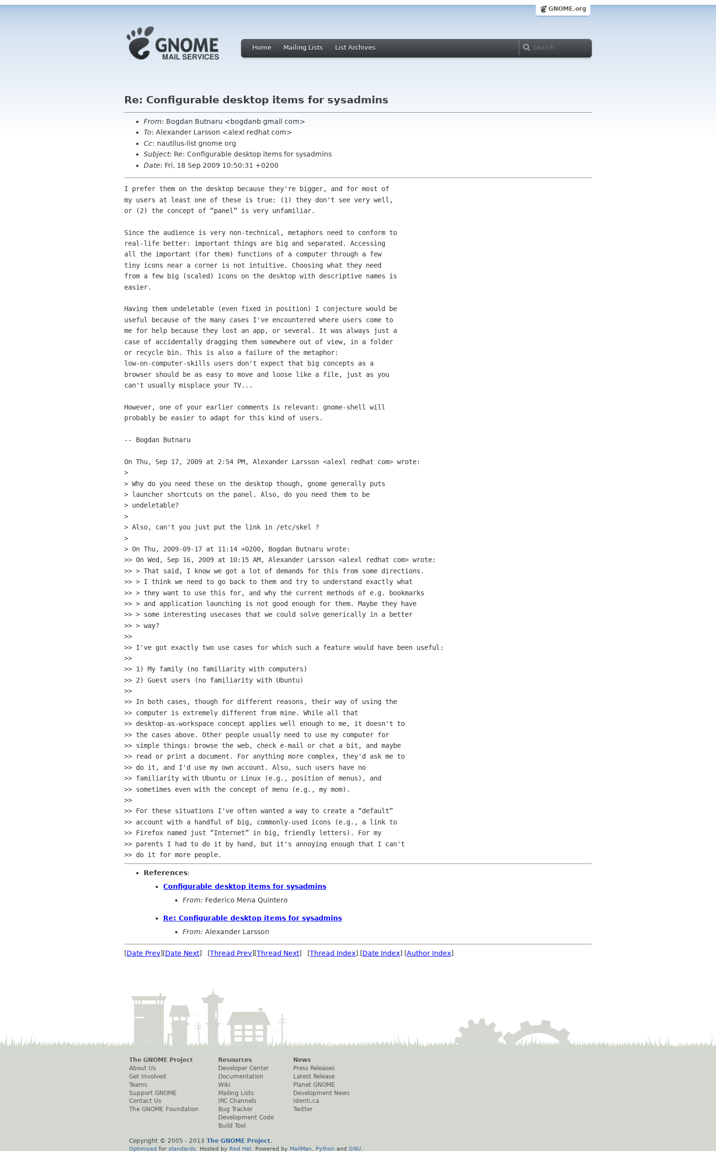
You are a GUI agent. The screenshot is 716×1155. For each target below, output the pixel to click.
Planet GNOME (314, 1084)
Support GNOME (153, 1093)
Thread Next (278, 953)
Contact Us (145, 1100)
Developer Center (243, 1068)
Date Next (182, 953)
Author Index (429, 953)
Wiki (224, 1084)
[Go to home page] (187, 62)
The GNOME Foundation (164, 1109)
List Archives (355, 47)
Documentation (241, 1076)
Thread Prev (231, 953)
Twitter (303, 1109)
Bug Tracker (235, 1109)
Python (325, 1149)
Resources (235, 1060)
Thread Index (333, 953)
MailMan (301, 1149)
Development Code (246, 1117)
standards (182, 1149)
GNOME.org (567, 8)
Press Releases (314, 1068)
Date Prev (143, 953)
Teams (138, 1084)
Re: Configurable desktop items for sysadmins (252, 918)
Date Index (381, 953)
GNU (355, 1149)
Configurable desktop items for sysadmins (244, 886)
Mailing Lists (303, 47)
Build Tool (231, 1125)
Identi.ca (306, 1100)
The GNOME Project (161, 1060)
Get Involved (147, 1076)
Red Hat (240, 1149)
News (302, 1060)
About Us (142, 1068)
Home (261, 47)
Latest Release (314, 1076)
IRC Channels (237, 1100)
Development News (321, 1093)
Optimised (143, 1149)
